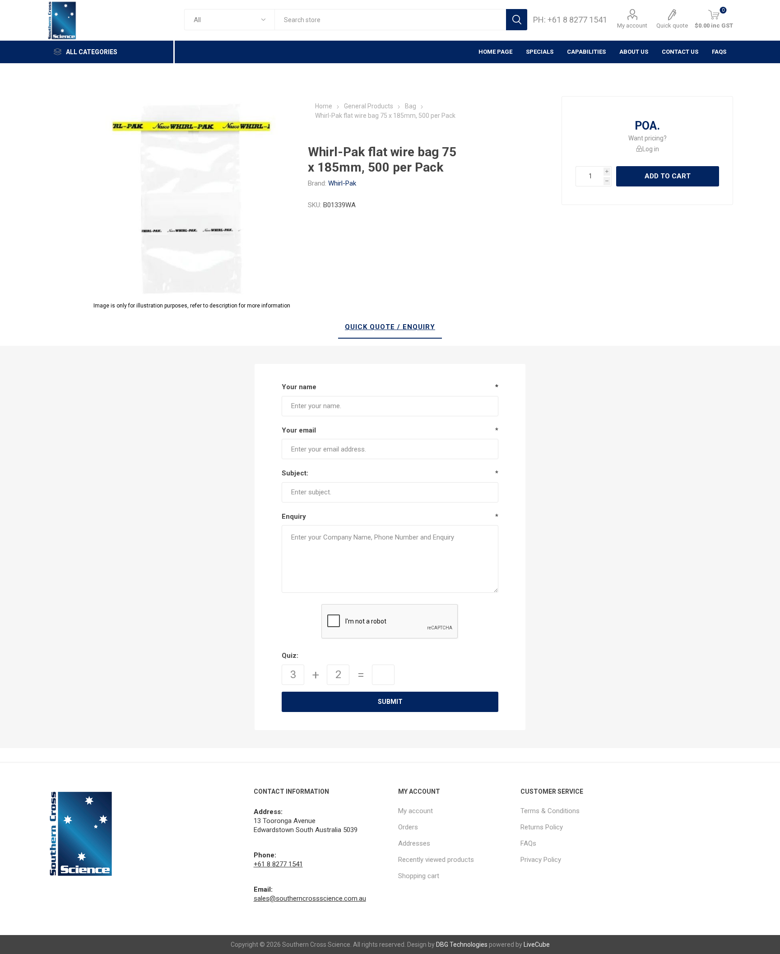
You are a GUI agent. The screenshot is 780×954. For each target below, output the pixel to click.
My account (632, 25)
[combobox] (390, 19)
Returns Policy (541, 827)
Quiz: (290, 656)
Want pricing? (647, 138)
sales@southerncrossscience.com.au (310, 898)
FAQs (719, 51)
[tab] (390, 327)
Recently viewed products (436, 860)
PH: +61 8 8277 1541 (570, 19)
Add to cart (668, 176)
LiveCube (537, 944)
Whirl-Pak (342, 183)
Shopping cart (418, 876)
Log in (650, 149)
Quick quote (672, 25)
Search (516, 19)
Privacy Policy (540, 860)
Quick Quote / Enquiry (390, 327)
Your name (299, 387)
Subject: (295, 473)
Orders (408, 827)
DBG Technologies (462, 944)
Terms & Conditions (550, 811)
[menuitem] (454, 811)
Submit (390, 701)
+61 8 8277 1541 (278, 864)
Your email (299, 430)
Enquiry (294, 516)
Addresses (414, 843)
